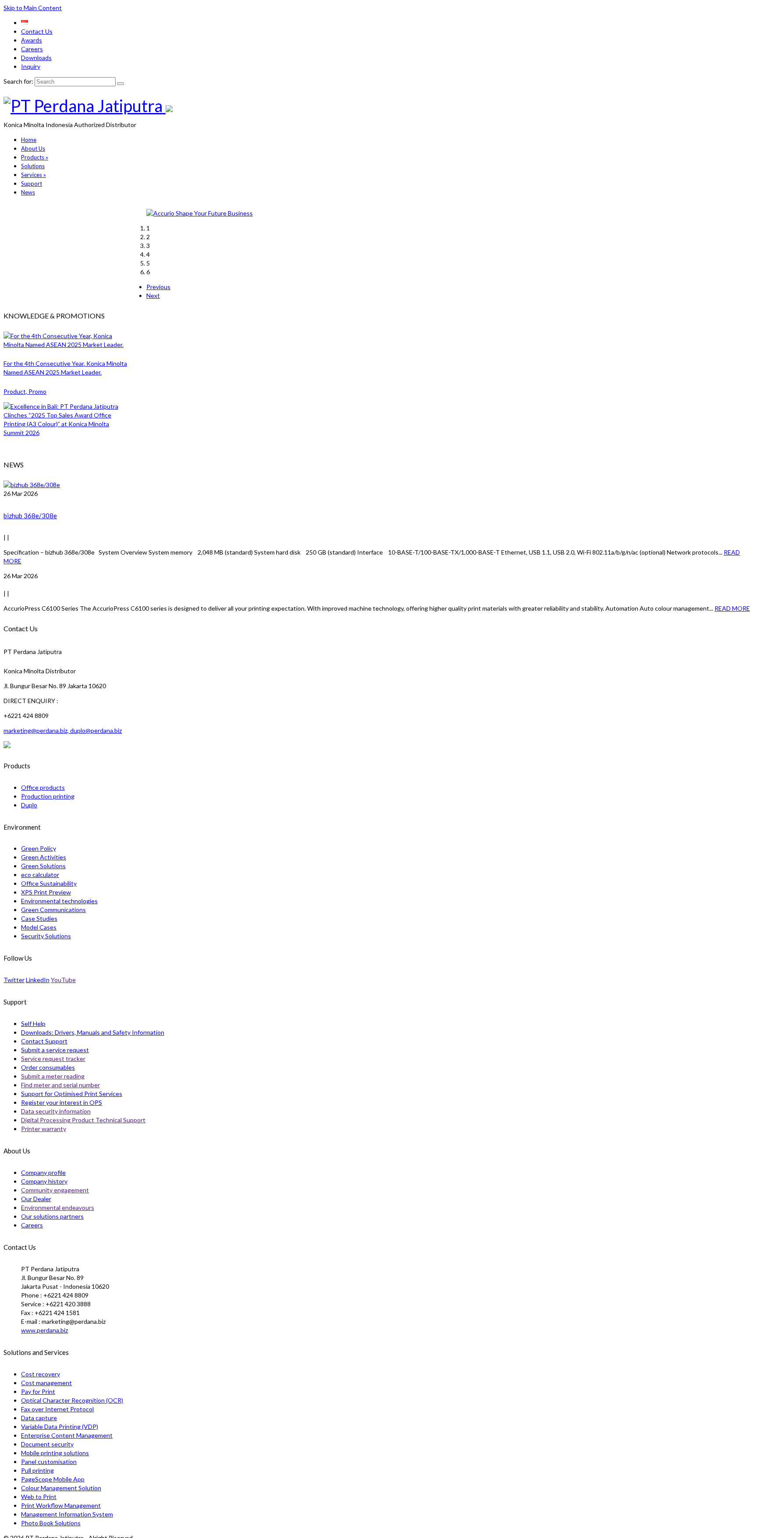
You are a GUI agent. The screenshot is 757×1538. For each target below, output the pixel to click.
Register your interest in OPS (61, 1102)
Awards (31, 40)
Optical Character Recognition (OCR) (72, 1400)
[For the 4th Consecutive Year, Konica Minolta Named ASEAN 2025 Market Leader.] (67, 340)
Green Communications (53, 909)
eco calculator (40, 874)
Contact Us (37, 31)
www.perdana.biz (44, 1330)
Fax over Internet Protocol (57, 1409)
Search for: (18, 81)
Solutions (33, 166)
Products (34, 157)
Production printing (47, 796)
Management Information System (67, 1514)
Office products (43, 787)
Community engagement (55, 1190)
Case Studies (39, 918)
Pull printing (37, 1470)
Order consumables (48, 1067)
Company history (44, 1181)
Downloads (36, 57)
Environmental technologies (59, 901)
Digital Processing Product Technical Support (83, 1120)
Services (33, 174)
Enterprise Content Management (67, 1435)
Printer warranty (43, 1128)
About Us (33, 148)
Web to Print (39, 1496)
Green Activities (43, 857)
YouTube (63, 979)
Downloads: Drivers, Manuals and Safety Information (92, 1032)
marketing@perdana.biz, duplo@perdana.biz (63, 730)
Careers (32, 49)
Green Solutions (43, 866)
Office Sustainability (49, 883)
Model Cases (39, 927)
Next (153, 295)
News (28, 192)
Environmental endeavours (57, 1207)
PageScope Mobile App (53, 1479)
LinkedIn (38, 979)
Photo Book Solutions (51, 1523)
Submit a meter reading (53, 1076)
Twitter (14, 979)
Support (31, 183)
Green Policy (38, 848)
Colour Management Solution (61, 1488)
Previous (158, 286)
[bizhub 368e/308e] (378, 485)
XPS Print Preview (46, 892)
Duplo (29, 805)
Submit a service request (55, 1050)
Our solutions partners (52, 1216)
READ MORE (732, 608)
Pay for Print (38, 1391)
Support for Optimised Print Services (71, 1093)
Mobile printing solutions (55, 1453)
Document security (47, 1444)
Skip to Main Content (33, 7)
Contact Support (44, 1041)
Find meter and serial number (60, 1085)
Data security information (56, 1111)
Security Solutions (46, 936)
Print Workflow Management (61, 1505)
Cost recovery (40, 1374)
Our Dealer (36, 1198)
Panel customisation (49, 1461)
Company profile (43, 1172)
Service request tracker (53, 1058)
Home (28, 139)
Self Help (33, 1023)
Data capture (39, 1417)
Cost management (46, 1382)
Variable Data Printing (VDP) (59, 1426)
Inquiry (30, 66)
